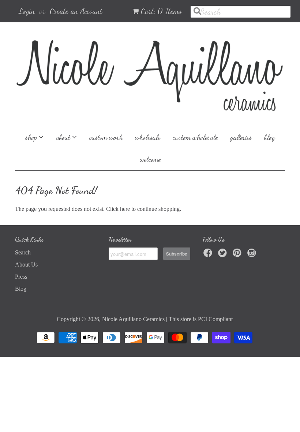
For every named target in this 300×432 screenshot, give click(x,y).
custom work (106, 137)
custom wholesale (195, 137)
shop (32, 137)
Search (23, 252)
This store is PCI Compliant (201, 319)
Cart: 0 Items (161, 11)
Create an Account (76, 11)
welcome (150, 159)
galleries (241, 137)
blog (269, 137)
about (64, 137)
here (125, 209)
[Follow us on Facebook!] (208, 255)
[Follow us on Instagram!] (252, 255)
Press (21, 276)
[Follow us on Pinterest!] (238, 255)
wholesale (147, 137)
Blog (20, 289)
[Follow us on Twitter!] (223, 255)
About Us (26, 264)
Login (27, 11)
